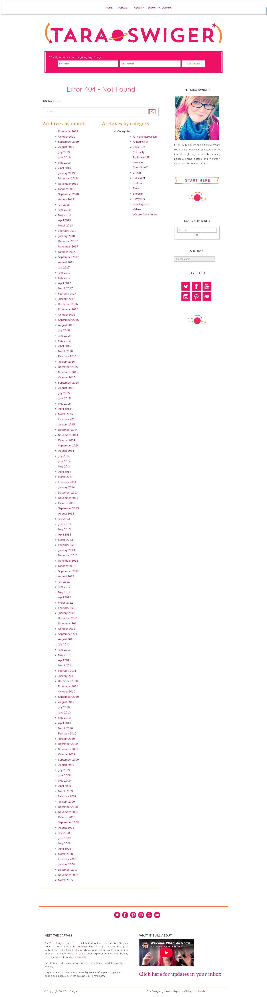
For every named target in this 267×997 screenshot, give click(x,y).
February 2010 (67, 733)
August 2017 (66, 262)
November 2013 (68, 497)
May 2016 (64, 341)
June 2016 (64, 335)
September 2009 (68, 759)
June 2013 (64, 524)
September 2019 (68, 141)
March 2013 (65, 539)
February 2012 (67, 608)
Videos (137, 209)
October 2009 (66, 754)
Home (109, 7)
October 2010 (66, 691)
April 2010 (64, 723)
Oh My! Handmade (194, 991)
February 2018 (67, 230)
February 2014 (67, 482)
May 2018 (64, 215)
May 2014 (64, 466)
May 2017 (64, 278)
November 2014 (68, 435)
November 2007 (68, 875)
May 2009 (64, 780)
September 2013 (68, 508)
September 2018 (68, 194)
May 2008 (64, 843)
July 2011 (64, 644)
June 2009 (64, 775)
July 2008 (64, 833)
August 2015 (66, 388)
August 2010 (66, 702)
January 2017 (66, 299)
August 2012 (66, 576)
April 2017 (64, 283)
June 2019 (64, 157)
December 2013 (68, 492)
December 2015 (68, 367)
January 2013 (66, 550)
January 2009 (66, 801)
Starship (138, 193)
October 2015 (66, 377)
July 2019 (64, 152)
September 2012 (68, 571)
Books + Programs (159, 7)
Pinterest (196, 296)
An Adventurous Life (145, 136)
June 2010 (64, 712)
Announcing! (140, 141)
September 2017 (68, 257)
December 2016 (68, 304)
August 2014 (66, 450)
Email (207, 296)
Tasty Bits (139, 199)
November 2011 (68, 623)
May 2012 (64, 592)
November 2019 (68, 131)
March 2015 (65, 414)
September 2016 (68, 320)
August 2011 (66, 639)
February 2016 (67, 356)
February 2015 (67, 419)
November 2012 (68, 560)
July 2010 (64, 707)
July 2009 (64, 770)
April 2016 (64, 346)
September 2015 (68, 382)
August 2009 (66, 765)
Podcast (123, 7)
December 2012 (68, 555)
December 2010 (68, 681)
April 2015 (64, 408)
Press (136, 188)
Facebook (196, 286)
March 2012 (65, 602)
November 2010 (68, 686)
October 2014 (66, 440)
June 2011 (64, 649)
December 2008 (68, 807)
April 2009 (64, 786)
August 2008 (66, 827)
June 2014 (64, 461)
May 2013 (64, 529)
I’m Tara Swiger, (54, 943)
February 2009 (67, 796)
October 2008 (66, 817)
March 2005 (65, 880)
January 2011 (66, 676)
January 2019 (66, 173)
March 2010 (65, 728)
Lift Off (137, 172)
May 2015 (64, 403)
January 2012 (66, 613)
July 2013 (64, 518)
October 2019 (66, 136)
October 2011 (66, 628)
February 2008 (67, 859)
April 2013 (64, 534)
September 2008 (68, 822)
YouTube (207, 286)
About (138, 7)
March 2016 (65, 351)
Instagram (185, 296)
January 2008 (66, 864)
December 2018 (68, 178)
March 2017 (65, 288)
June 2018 (64, 209)
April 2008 (64, 848)
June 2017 (64, 272)
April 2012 (64, 597)
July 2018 (64, 204)
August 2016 (66, 325)
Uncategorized (142, 204)
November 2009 (68, 749)
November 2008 (68, 812)
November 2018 (68, 183)
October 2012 (66, 566)
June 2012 (64, 587)
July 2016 (64, 330)
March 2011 (65, 665)
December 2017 (68, 241)
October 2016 (66, 314)
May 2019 (64, 162)
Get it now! (193, 64)
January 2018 (66, 236)
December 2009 (68, 744)
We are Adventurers (145, 214)
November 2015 (68, 372)
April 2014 (64, 471)
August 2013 (66, 513)
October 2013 (66, 503)
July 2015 (64, 393)
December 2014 (68, 429)
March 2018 (65, 225)
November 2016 (68, 309)
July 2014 (64, 456)
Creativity (138, 152)
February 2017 (67, 293)
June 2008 (64, 838)
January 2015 (66, 424)
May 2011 (64, 655)
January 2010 (66, 738)
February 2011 (67, 670)
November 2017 (68, 246)
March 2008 (65, 854)
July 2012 (64, 581)
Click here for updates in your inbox (180, 974)
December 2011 (68, 618)
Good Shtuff (140, 167)
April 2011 (64, 660)
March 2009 (65, 791)
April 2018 (64, 220)
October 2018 (66, 189)
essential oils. (78, 957)
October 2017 (66, 251)
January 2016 (66, 361)
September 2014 (68, 445)
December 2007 (68, 869)
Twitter (185, 286)
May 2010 (64, 717)
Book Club (139, 147)
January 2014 (66, 487)
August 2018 (66, 199)
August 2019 (66, 147)
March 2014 (65, 476)
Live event (139, 178)
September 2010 (68, 696)
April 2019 (64, 168)
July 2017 (64, 267)
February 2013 (67, 545)
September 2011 (68, 634)
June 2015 (64, 398)
